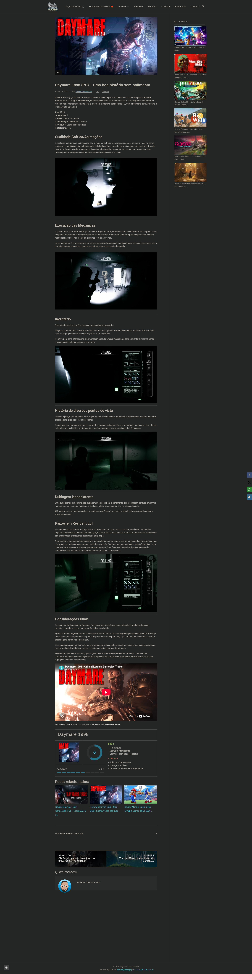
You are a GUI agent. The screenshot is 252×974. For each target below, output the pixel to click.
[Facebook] (249, 475)
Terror (76, 833)
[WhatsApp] (249, 489)
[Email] (249, 497)
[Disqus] (106, 929)
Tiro (81, 833)
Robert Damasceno (84, 92)
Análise (69, 833)
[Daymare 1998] (69, 752)
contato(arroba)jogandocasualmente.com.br (135, 970)
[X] (249, 482)
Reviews (105, 92)
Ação (62, 833)
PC (97, 92)
